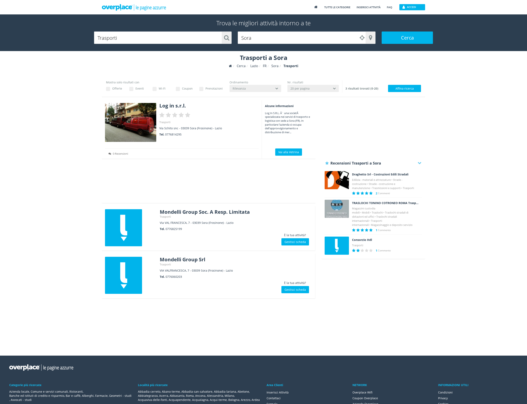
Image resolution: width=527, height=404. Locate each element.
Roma (190, 396)
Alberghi (88, 396)
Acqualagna (200, 400)
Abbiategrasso (148, 396)
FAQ (389, 7)
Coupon (187, 88)
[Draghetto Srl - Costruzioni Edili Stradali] (337, 180)
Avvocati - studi (21, 400)
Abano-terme (171, 391)
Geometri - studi (120, 396)
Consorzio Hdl (362, 240)
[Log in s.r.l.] (130, 122)
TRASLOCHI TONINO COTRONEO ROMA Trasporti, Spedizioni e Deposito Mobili (385, 203)
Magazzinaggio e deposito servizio (392, 225)
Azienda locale (19, 391)
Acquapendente (180, 400)
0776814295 (173, 134)
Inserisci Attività (278, 392)
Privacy (443, 398)
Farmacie (101, 396)
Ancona (200, 396)
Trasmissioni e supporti (386, 188)
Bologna (233, 400)
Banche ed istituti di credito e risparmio (36, 396)
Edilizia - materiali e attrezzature (371, 180)
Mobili (366, 212)
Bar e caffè (73, 396)
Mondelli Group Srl (182, 259)
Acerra (163, 396)
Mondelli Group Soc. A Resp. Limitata (205, 211)
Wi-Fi (162, 88)
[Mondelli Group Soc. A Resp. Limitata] (131, 227)
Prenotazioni (214, 88)
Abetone (243, 391)
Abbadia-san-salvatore (196, 391)
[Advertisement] (208, 182)
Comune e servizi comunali (49, 391)
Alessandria (215, 396)
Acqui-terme (218, 400)
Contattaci (274, 398)
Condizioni (445, 392)
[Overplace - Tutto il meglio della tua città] (315, 7)
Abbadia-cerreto (149, 391)
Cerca (407, 37)
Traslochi (377, 212)
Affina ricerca (404, 88)
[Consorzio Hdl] (337, 246)
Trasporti (164, 122)
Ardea (256, 400)
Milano (229, 396)
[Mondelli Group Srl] (131, 275)
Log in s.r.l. (172, 105)
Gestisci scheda (295, 242)
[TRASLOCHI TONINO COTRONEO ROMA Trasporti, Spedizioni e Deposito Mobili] (337, 209)
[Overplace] (230, 66)
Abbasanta (177, 396)
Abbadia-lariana (225, 391)
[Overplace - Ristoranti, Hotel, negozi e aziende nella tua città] (134, 7)
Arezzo (245, 400)
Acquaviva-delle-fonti (152, 400)
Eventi (139, 88)
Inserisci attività (369, 7)
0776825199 (174, 229)
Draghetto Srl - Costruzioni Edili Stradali (380, 174)
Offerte (117, 88)
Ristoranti (76, 391)
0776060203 (174, 277)
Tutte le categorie (337, 7)
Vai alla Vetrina (288, 152)
